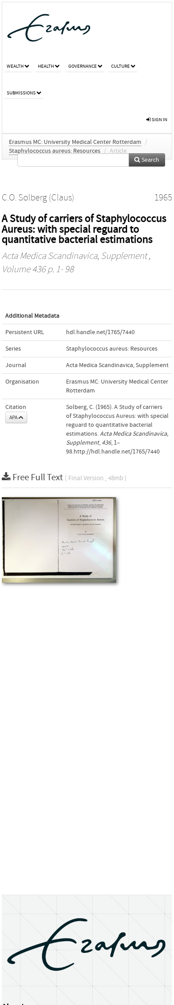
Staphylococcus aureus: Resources (54, 151)
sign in (159, 120)
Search (149, 159)
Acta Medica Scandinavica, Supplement (74, 256)
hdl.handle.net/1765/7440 (100, 332)
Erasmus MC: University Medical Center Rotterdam (75, 142)
